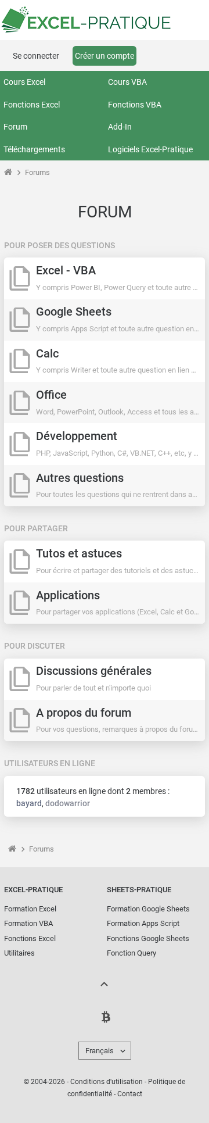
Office (51, 395)
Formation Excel (30, 908)
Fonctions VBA (134, 104)
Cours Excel (24, 82)
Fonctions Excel (31, 104)
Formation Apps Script (143, 923)
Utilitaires (19, 953)
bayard (29, 803)
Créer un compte (104, 55)
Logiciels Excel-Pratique (150, 149)
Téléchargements (34, 149)
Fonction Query (131, 953)
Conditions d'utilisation (106, 1082)
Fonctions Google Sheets (148, 938)
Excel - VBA (66, 270)
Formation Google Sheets (148, 908)
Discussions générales (94, 671)
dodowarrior (67, 803)
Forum (15, 126)
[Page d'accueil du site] (7, 172)
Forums (37, 172)
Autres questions (80, 478)
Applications (68, 595)
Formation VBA (28, 923)
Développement (76, 436)
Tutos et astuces (79, 553)
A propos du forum (83, 713)
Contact (129, 1094)
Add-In (120, 126)
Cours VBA (127, 82)
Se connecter (36, 55)
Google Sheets (73, 312)
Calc (47, 353)
